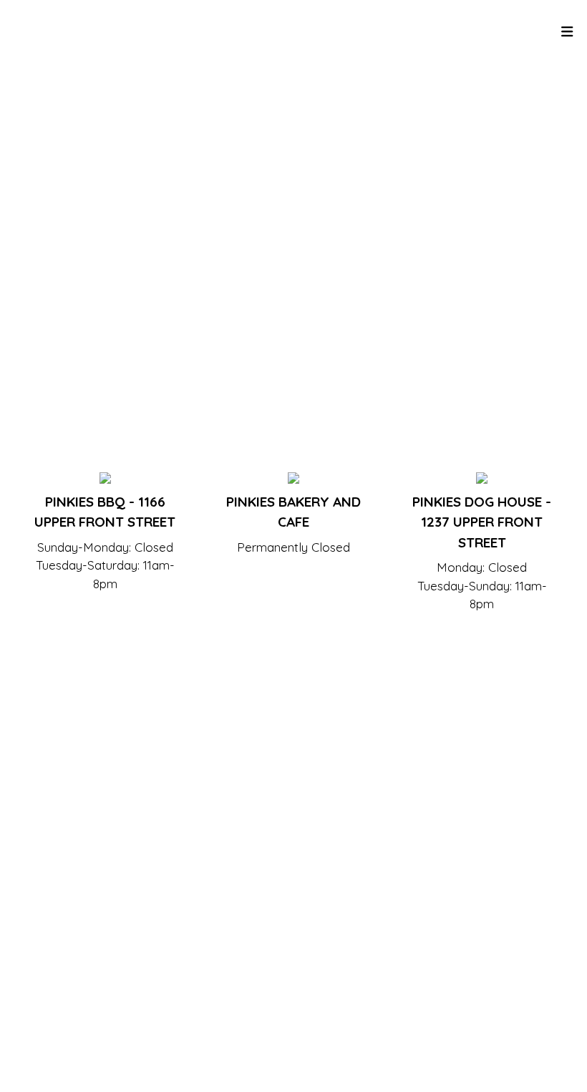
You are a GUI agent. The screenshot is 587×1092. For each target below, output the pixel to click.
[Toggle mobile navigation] (567, 32)
